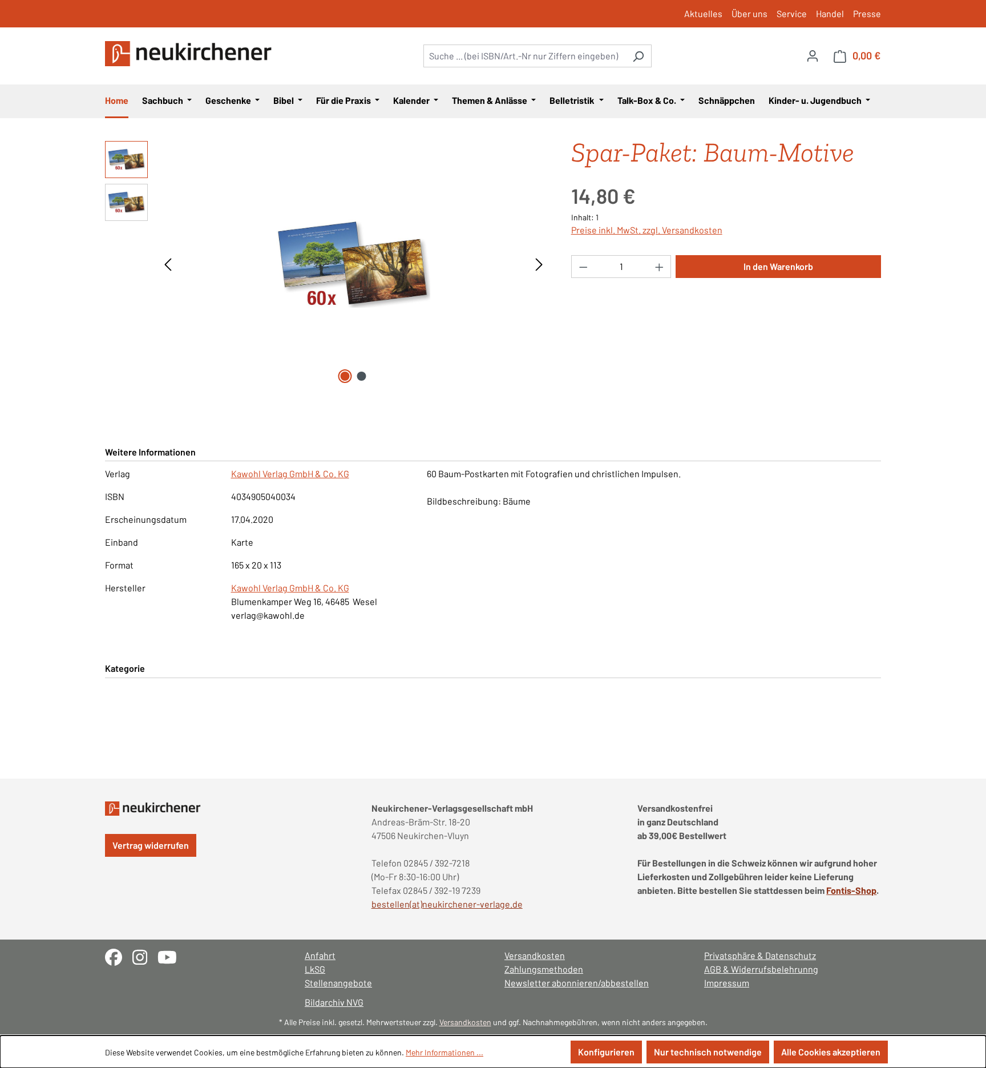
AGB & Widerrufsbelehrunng (761, 969)
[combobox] (524, 56)
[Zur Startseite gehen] (190, 53)
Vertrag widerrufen (150, 845)
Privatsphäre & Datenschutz (760, 955)
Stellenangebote (338, 982)
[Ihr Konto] (812, 55)
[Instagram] (144, 955)
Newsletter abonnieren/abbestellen (576, 982)
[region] (327, 263)
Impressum (726, 982)
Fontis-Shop (851, 890)
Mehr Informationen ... (444, 1052)
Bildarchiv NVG (334, 1002)
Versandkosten (534, 955)
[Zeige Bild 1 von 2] (345, 376)
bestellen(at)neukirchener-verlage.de (447, 903)
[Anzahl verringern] (583, 266)
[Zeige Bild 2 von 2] (361, 376)
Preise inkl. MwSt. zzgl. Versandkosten (646, 229)
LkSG (315, 969)
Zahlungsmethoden (543, 969)
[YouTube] (171, 955)
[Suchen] (638, 56)
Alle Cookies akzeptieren (830, 1051)
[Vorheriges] (167, 263)
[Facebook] (118, 955)
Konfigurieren (606, 1051)
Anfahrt (320, 955)
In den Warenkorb (778, 266)
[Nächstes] (539, 263)
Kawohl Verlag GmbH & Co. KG (290, 473)
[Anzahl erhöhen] (660, 266)
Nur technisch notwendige (708, 1051)
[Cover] (354, 263)
